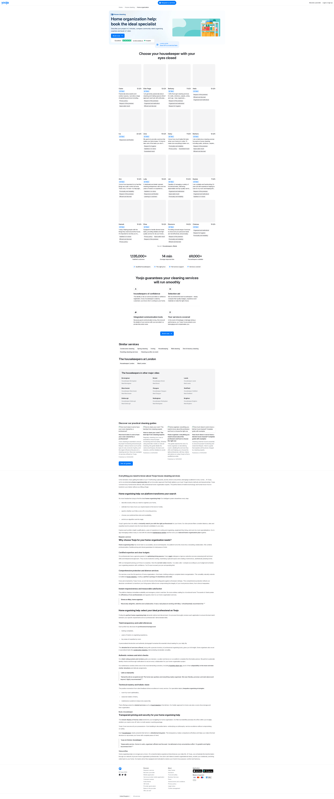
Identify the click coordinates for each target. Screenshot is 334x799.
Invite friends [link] (147, 781)
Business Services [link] (173, 777)
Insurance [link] (171, 772)
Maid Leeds (187, 383)
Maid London (141, 363)
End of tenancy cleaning (190, 348)
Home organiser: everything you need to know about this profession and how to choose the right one (179, 438)
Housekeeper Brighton (190, 401)
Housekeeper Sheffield (190, 391)
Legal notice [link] (171, 786)
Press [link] (169, 779)
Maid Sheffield (188, 393)
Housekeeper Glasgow (159, 391)
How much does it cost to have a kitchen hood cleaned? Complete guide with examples (203, 437)
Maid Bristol (156, 383)
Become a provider (315, 2)
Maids (175, 246)
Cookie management (174, 788)
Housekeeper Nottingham (160, 401)
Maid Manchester (127, 393)
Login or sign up (328, 2)
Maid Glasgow (157, 393)
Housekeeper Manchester (129, 391)
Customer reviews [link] (149, 779)
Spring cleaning (142, 348)
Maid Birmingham (126, 383)
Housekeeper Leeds (190, 381)
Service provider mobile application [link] (154, 777)
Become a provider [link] (149, 772)
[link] (130, 85)
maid (170, 556)
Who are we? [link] (147, 790)
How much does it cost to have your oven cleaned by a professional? (129, 437)
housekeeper (126, 733)
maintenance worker (159, 532)
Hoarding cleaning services (129, 352)
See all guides (126, 463)
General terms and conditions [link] (176, 781)
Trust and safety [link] (172, 775)
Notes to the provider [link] (150, 788)
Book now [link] (117, 36)
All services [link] (136, 796)
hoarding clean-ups (175, 665)
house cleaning (132, 577)
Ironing (153, 348)
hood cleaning (156, 705)
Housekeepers (167, 246)
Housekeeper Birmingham (129, 381)
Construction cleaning (127, 348)
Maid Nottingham (157, 403)
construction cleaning (140, 650)
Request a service (168, 3)
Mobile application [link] (149, 775)
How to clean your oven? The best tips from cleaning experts (153, 434)
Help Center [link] (171, 770)
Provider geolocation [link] (150, 786)
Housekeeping (163, 348)
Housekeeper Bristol (159, 381)
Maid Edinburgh (126, 403)
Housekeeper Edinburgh (129, 401)
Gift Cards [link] (146, 784)
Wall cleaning (175, 348)
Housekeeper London (127, 363)
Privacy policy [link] (172, 784)
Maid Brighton (188, 403)
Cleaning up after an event (149, 352)
